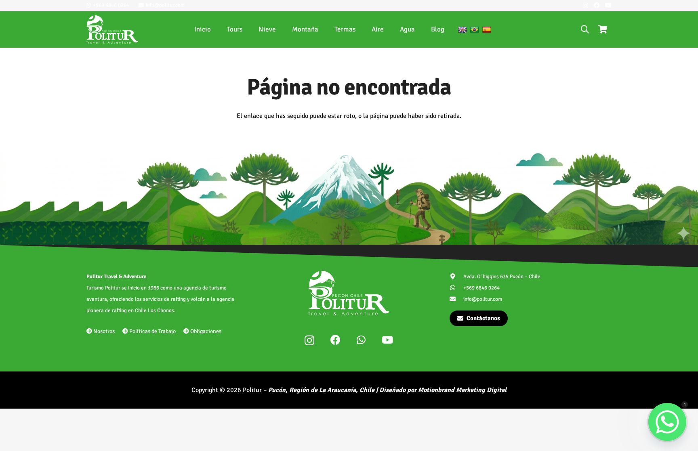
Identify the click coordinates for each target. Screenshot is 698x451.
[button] (585, 29)
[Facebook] (596, 5)
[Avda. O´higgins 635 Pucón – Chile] (457, 276)
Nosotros (103, 331)
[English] (462, 30)
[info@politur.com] (457, 299)
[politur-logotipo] (112, 29)
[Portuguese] (474, 30)
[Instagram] (585, 5)
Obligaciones (205, 331)
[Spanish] (486, 30)
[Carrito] (603, 29)
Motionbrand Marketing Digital (462, 390)
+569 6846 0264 (481, 288)
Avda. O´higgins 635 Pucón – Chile (501, 276)
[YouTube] (608, 5)
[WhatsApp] (361, 340)
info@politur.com (482, 299)
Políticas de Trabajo (152, 331)
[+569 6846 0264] (457, 288)
